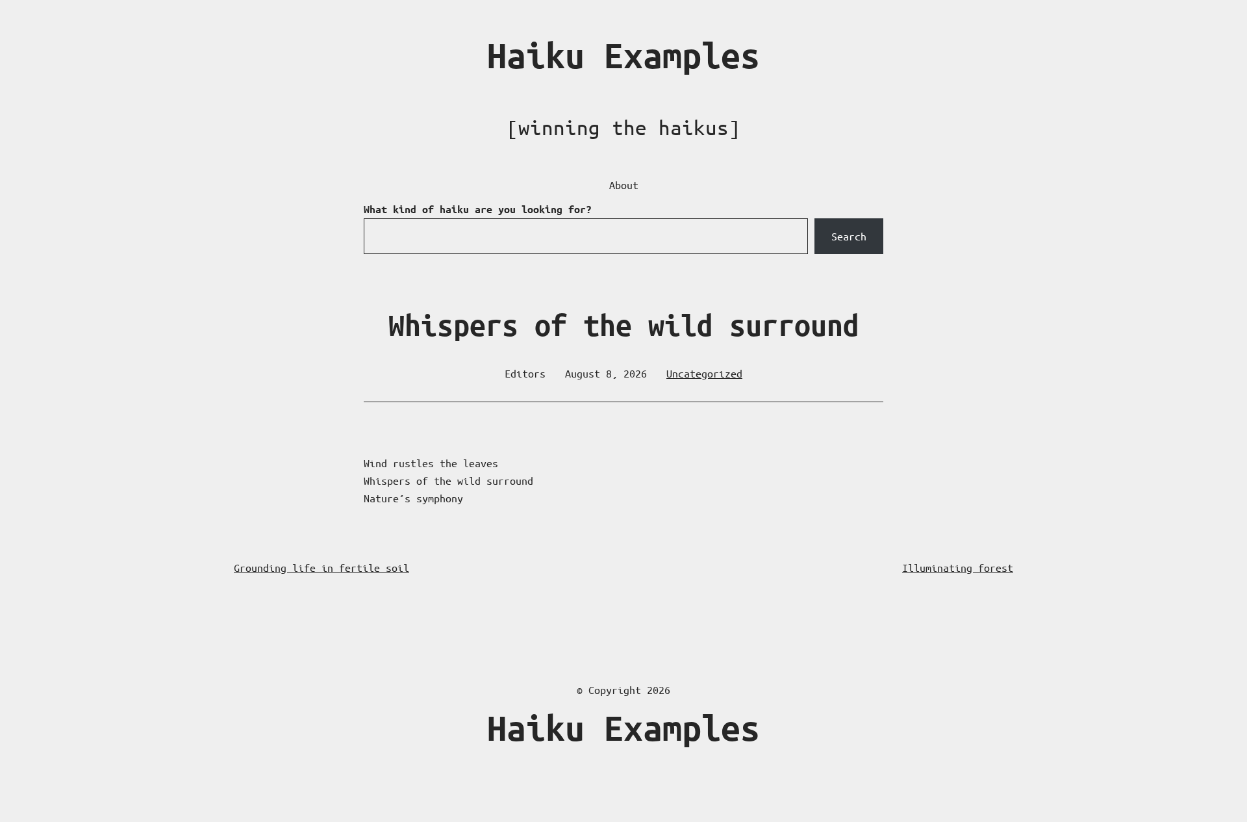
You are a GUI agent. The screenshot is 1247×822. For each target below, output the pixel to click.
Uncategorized (704, 373)
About (623, 185)
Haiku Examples (623, 55)
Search (848, 236)
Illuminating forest (957, 567)
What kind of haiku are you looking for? (478, 209)
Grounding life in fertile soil (321, 567)
